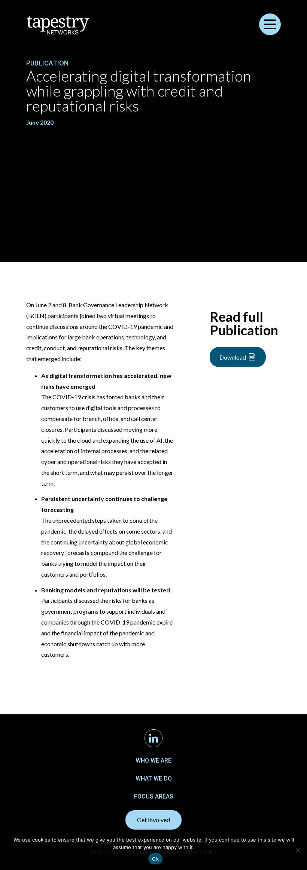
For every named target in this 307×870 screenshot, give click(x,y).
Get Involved (153, 819)
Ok (155, 859)
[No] (297, 850)
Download (232, 357)
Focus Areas (153, 796)
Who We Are (153, 760)
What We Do (154, 778)
